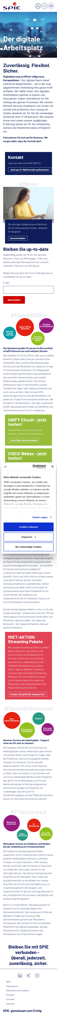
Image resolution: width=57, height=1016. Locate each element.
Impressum (12, 986)
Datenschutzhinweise (17, 990)
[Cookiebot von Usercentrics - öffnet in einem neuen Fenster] (34, 466)
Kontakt (10, 999)
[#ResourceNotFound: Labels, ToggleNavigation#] (51, 6)
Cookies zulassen (28, 527)
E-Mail (6, 283)
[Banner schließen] (52, 466)
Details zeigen (40, 517)
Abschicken (14, 299)
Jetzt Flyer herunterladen (23, 440)
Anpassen (26, 536)
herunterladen (18, 238)
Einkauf (10, 995)
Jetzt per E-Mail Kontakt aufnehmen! (29, 169)
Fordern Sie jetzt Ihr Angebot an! (27, 694)
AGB (8, 982)
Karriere (10, 1003)
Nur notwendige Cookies (28, 547)
